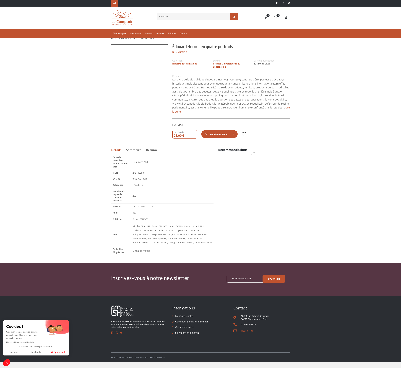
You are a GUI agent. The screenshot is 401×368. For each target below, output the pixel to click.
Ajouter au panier (219, 134)
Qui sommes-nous (184, 327)
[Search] (234, 16)
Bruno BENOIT (179, 52)
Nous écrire (247, 330)
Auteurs (160, 33)
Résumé (152, 150)
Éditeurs (172, 33)
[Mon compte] (286, 17)
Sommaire (133, 150)
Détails (116, 150)
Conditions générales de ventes (191, 321)
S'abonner (274, 279)
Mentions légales (184, 315)
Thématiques (119, 33)
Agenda (183, 33)
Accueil (114, 38)
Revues (149, 33)
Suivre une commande (187, 332)
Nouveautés (136, 33)
